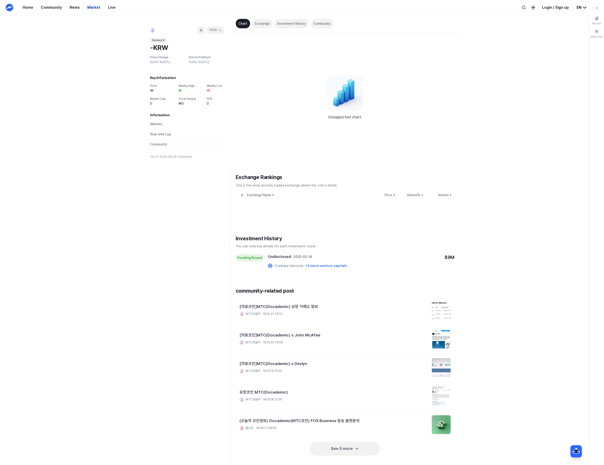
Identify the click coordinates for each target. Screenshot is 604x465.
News (75, 7)
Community (51, 7)
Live (112, 7)
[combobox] (582, 7)
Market (94, 7)
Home (28, 7)
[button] (345, 310)
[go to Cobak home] (9, 7)
